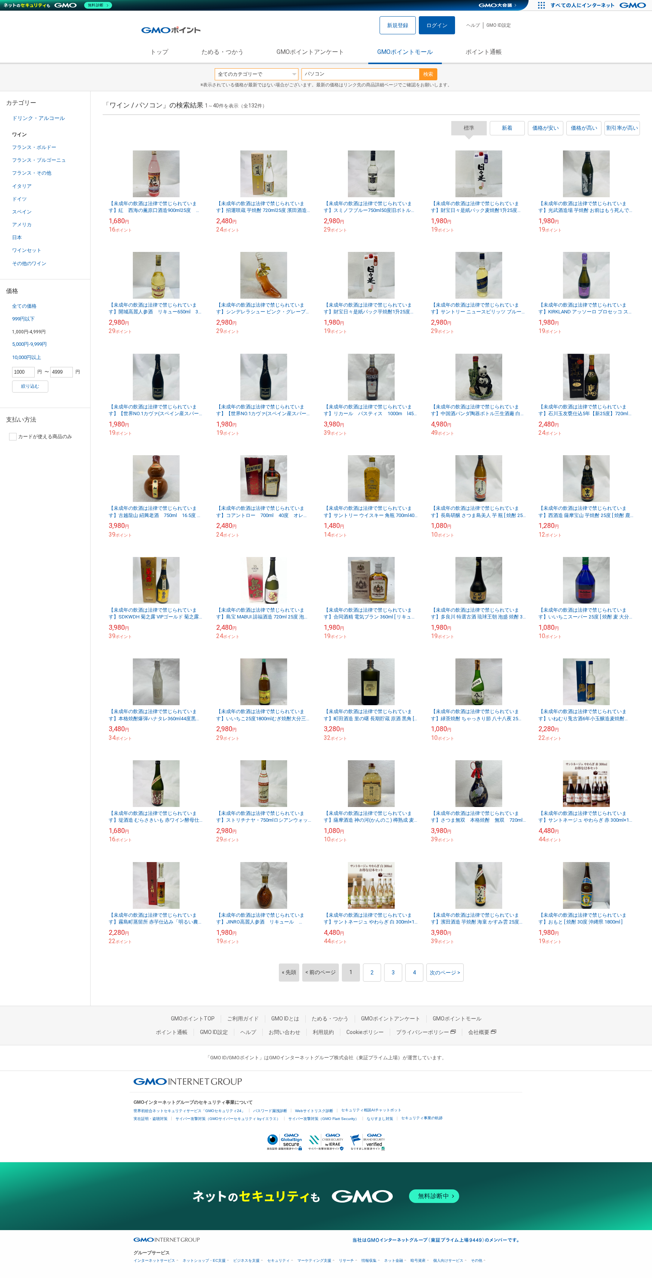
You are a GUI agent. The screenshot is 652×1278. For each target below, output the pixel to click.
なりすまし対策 (380, 1119)
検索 (428, 74)
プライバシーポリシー (422, 1032)
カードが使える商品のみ (45, 436)
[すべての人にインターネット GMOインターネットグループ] (599, 5)
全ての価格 (24, 306)
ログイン (436, 25)
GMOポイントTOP (193, 1019)
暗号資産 (418, 1260)
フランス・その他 (31, 173)
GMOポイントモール (405, 51)
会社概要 (478, 1032)
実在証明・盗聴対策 (151, 1119)
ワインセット (27, 250)
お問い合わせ (284, 1032)
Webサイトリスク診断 (314, 1111)
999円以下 (23, 319)
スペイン (22, 212)
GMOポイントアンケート (310, 51)
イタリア (22, 186)
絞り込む (30, 386)
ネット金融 (393, 1260)
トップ (159, 51)
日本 (17, 237)
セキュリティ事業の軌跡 (422, 1118)
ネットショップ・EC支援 (204, 1260)
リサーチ (346, 1260)
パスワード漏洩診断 (270, 1111)
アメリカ (22, 224)
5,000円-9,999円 (29, 344)
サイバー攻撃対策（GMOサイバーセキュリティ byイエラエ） (227, 1119)
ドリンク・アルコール (38, 118)
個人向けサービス (448, 1260)
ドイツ (19, 199)
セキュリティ (278, 1260)
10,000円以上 (26, 357)
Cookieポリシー (365, 1032)
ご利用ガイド (243, 1019)
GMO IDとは (285, 1019)
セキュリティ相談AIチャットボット (371, 1110)
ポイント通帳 (484, 51)
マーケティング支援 (314, 1260)
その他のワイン (29, 263)
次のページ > (445, 973)
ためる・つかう (222, 51)
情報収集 (369, 1260)
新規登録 (397, 25)
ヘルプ (473, 25)
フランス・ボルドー (34, 147)
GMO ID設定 (498, 25)
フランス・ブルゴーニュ (39, 160)
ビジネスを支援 (246, 1260)
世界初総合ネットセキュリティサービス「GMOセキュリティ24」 (189, 1111)
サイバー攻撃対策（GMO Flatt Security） (323, 1119)
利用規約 (323, 1032)
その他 (476, 1260)
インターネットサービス (154, 1260)
